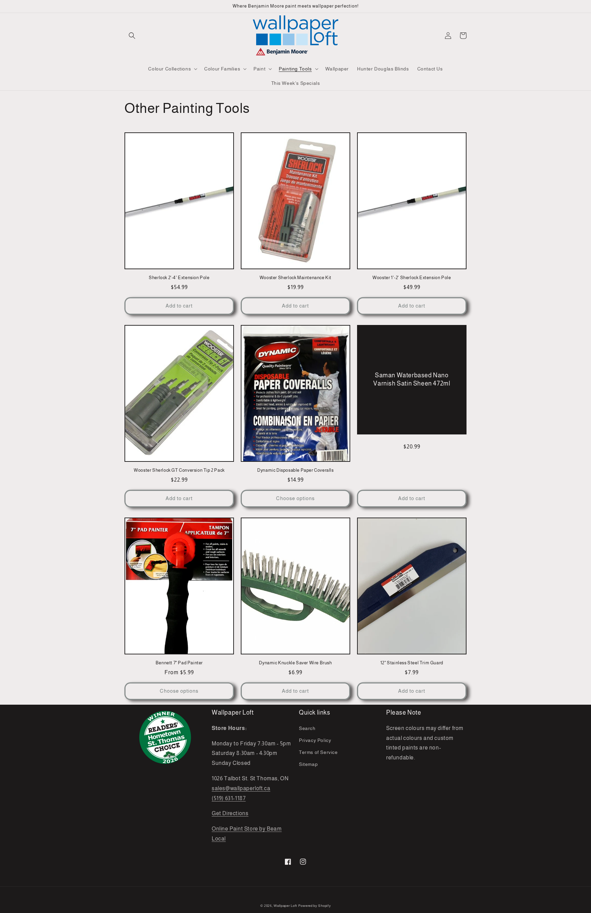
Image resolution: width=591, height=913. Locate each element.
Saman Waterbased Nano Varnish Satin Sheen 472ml (411, 379)
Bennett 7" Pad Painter (179, 662)
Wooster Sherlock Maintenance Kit (295, 277)
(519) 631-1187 (229, 798)
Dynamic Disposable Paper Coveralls (295, 470)
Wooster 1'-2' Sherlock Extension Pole (411, 277)
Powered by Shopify (314, 906)
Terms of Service (318, 752)
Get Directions (230, 813)
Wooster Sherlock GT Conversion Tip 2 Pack (179, 470)
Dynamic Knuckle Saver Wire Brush (295, 662)
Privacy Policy (315, 740)
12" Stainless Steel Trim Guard (411, 662)
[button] (132, 35)
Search (307, 728)
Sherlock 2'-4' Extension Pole (179, 277)
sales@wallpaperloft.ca (241, 788)
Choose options (295, 498)
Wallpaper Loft (285, 906)
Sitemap (308, 764)
